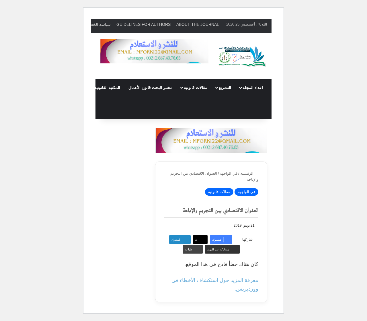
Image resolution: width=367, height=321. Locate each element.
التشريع (225, 87)
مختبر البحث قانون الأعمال (150, 87)
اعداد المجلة (253, 87)
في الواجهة (228, 173)
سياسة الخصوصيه (96, 24)
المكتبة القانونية (107, 87)
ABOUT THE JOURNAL (197, 24)
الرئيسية (247, 173)
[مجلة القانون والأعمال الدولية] (242, 56)
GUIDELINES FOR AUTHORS (143, 24)
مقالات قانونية (195, 87)
